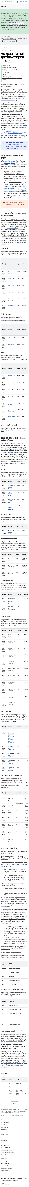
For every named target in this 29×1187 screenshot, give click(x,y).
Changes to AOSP (6, 29)
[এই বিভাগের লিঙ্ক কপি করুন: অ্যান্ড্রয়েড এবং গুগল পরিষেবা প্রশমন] (7, 158)
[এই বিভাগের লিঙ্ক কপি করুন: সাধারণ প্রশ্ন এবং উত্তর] (18, 848)
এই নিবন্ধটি (4, 907)
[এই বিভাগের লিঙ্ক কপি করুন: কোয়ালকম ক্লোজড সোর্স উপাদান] (23, 776)
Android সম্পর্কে (5, 1178)
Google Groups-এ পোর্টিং (7, 1155)
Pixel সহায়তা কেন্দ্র (5, 1163)
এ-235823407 (11, 416)
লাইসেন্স (26, 1178)
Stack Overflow (4, 1170)
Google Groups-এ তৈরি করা (7, 1152)
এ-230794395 (11, 376)
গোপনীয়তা (4, 1180)
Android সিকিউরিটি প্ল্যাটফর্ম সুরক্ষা (10, 132)
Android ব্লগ (4, 1145)
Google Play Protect (9, 163)
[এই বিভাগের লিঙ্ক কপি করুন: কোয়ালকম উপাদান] (14, 711)
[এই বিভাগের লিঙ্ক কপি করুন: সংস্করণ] (8, 1074)
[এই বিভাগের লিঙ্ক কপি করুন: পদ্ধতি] (6, 353)
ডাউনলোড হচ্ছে (4, 1127)
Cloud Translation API (13, 38)
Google (3, 1065)
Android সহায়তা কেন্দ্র (6, 1161)
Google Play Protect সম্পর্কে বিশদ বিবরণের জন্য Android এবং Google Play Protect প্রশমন (14, 133)
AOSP (2, 47)
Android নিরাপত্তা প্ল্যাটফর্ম (10, 161)
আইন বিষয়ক (19, 1178)
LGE (12, 1065)
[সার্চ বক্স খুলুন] (15, 2)
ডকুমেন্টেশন (4, 6)
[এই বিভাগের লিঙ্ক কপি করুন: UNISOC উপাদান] (13, 617)
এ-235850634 (11, 337)
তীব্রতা (16, 228)
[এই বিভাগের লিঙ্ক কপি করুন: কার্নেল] (7, 469)
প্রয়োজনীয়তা (3, 1125)
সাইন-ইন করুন (23, 1)
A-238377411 (11, 278)
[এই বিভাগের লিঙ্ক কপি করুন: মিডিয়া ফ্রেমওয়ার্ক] (13, 314)
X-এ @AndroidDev (5, 1143)
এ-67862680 (11, 292)
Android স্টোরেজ (5, 1122)
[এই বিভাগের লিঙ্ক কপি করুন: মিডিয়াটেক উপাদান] (14, 581)
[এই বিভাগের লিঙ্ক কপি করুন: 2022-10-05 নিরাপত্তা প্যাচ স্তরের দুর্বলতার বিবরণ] (14, 441)
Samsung (3, 1067)
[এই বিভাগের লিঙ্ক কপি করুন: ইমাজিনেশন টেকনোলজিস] (18, 539)
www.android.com (5, 1166)
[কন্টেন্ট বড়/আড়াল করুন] (12, 66)
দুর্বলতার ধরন (10, 228)
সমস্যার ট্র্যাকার (4, 1173)
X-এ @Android (4, 1140)
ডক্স (6, 47)
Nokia (21, 1065)
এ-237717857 (11, 382)
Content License (20, 1109)
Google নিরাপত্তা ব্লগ (5, 1147)
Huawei (8, 1065)
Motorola (16, 1065)
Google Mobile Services (6, 1168)
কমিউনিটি (12, 1178)
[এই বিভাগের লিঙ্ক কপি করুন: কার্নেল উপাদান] (12, 514)
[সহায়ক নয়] (13, 50)
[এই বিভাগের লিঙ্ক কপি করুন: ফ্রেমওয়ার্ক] (9, 248)
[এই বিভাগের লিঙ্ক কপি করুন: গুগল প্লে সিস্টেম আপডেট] (18, 425)
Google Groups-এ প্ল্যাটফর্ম (7, 1150)
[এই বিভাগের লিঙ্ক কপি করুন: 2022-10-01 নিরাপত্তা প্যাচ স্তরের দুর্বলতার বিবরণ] (14, 216)
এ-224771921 (11, 285)
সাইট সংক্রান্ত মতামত (13, 1180)
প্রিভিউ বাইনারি (4, 1129)
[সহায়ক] (11, 50)
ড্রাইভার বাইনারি (4, 1134)
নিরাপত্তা (10, 47)
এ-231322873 (11, 305)
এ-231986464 (11, 344)
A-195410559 (11, 396)
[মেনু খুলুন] (2, 2)
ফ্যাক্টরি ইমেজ (4, 1132)
